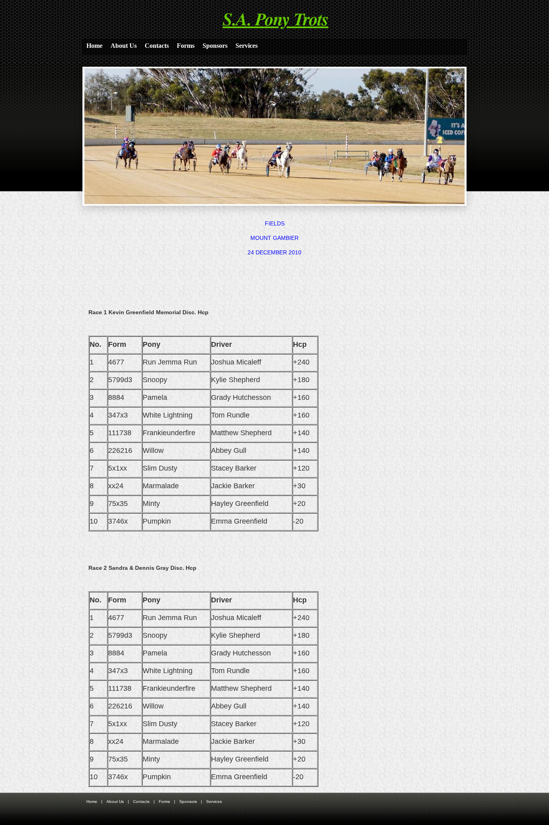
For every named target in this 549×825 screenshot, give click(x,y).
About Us (124, 45)
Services (247, 45)
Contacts (157, 45)
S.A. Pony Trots (275, 18)
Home (94, 45)
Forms (186, 45)
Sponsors (215, 45)
